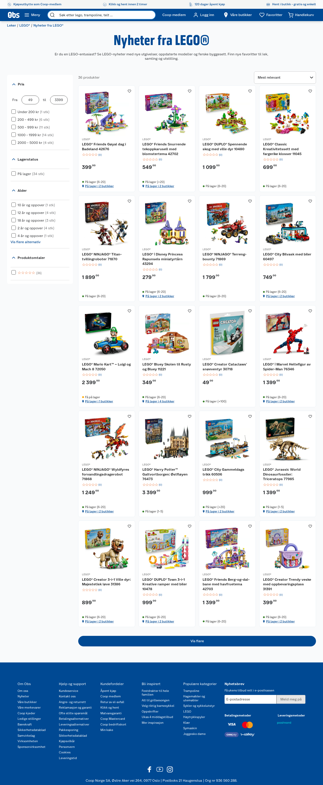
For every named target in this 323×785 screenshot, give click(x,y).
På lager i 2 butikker (99, 186)
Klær (186, 722)
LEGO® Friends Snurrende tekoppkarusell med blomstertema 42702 (164, 149)
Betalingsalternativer (74, 718)
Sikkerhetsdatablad (32, 730)
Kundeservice (68, 691)
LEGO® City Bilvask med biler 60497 (287, 256)
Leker (11, 25)
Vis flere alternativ (26, 242)
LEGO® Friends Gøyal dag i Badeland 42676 (104, 146)
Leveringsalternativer (74, 724)
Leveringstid (68, 758)
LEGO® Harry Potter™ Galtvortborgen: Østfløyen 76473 (165, 474)
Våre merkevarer (29, 707)
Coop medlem (110, 696)
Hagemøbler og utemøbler (194, 698)
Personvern (67, 747)
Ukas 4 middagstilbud (157, 717)
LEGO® (24, 25)
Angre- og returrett (72, 702)
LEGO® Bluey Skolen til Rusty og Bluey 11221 (166, 366)
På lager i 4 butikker (159, 401)
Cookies (65, 752)
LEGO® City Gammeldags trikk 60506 (223, 471)
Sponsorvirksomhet (31, 747)
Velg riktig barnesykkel (158, 705)
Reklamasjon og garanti (75, 707)
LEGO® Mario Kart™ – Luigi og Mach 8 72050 (106, 366)
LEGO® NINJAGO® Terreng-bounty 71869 (225, 256)
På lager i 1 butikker (99, 401)
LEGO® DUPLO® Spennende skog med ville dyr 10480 (225, 146)
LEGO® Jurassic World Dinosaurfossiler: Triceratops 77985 (282, 474)
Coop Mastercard (112, 718)
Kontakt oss (67, 696)
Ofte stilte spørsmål (73, 713)
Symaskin (190, 728)
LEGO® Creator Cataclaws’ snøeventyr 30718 (225, 366)
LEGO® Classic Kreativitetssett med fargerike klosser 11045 (282, 149)
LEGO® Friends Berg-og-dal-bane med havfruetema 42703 (226, 584)
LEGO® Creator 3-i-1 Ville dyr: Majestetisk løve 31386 (106, 581)
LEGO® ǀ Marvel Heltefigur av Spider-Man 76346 (287, 366)
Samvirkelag (26, 735)
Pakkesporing (68, 730)
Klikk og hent (109, 707)
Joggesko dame (194, 734)
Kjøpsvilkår (67, 741)
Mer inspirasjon (152, 722)
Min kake (106, 730)
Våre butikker (27, 702)
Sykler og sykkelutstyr (199, 705)
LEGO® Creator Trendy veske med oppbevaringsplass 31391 (287, 584)
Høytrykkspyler (194, 717)
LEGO (187, 711)
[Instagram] (170, 769)
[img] (106, 154)
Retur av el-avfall (112, 702)
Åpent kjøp (108, 691)
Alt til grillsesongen (155, 700)
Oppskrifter (150, 711)
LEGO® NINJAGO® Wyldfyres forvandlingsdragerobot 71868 (105, 474)
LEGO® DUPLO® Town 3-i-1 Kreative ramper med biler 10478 (164, 584)
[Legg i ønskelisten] (129, 91)
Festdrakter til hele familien (155, 692)
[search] (52, 15)
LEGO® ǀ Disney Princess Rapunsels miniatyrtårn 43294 (162, 259)
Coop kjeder (26, 713)
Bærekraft (25, 724)
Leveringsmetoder (291, 715)
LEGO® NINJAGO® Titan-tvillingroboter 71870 (102, 256)
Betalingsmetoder (238, 715)
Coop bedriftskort (113, 724)
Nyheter (23, 696)
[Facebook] (149, 769)
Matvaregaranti (111, 713)
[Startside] (13, 15)
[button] (197, 641)
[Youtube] (159, 769)
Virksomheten (28, 741)
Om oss (23, 691)
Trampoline (191, 691)
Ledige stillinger (29, 718)
